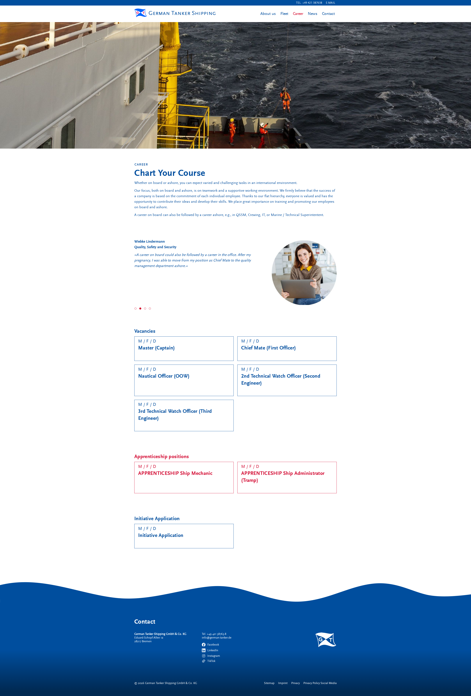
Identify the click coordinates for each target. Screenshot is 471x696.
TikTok (211, 661)
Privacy (295, 683)
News (312, 13)
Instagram (213, 656)
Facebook (213, 644)
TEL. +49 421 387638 (309, 2)
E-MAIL (331, 2)
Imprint (283, 683)
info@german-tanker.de (216, 637)
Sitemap (269, 683)
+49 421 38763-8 (216, 634)
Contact (328, 13)
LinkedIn (212, 650)
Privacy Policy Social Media (320, 683)
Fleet (284, 13)
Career (298, 13)
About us (268, 13)
